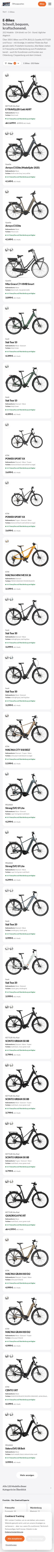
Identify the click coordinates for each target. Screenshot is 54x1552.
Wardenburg (36, 1507)
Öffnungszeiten (18, 4)
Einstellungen (11, 1545)
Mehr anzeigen (27, 1475)
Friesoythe (10, 1507)
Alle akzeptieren (15, 1538)
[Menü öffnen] (49, 4)
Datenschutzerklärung (14, 1532)
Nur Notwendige (35, 1538)
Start (5, 12)
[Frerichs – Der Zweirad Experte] (6, 4)
